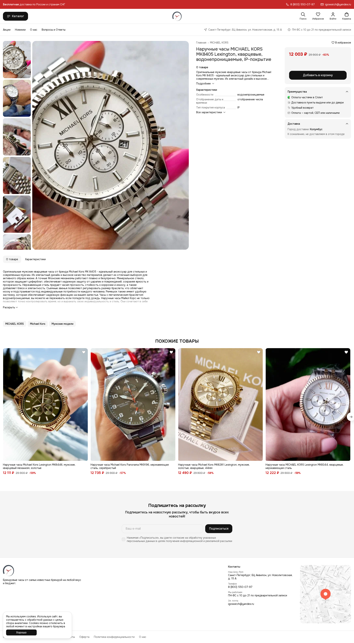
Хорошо (21, 632)
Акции (7, 29)
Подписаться (218, 529)
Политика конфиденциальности (114, 637)
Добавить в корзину (318, 75)
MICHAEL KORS (219, 42)
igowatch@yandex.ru (241, 604)
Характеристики (35, 259)
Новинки (20, 29)
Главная (201, 42)
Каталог (18, 16)
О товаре (12, 259)
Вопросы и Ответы (53, 29)
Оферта (84, 637)
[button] (318, 16)
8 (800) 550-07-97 (240, 587)
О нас (33, 29)
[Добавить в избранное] (84, 352)
